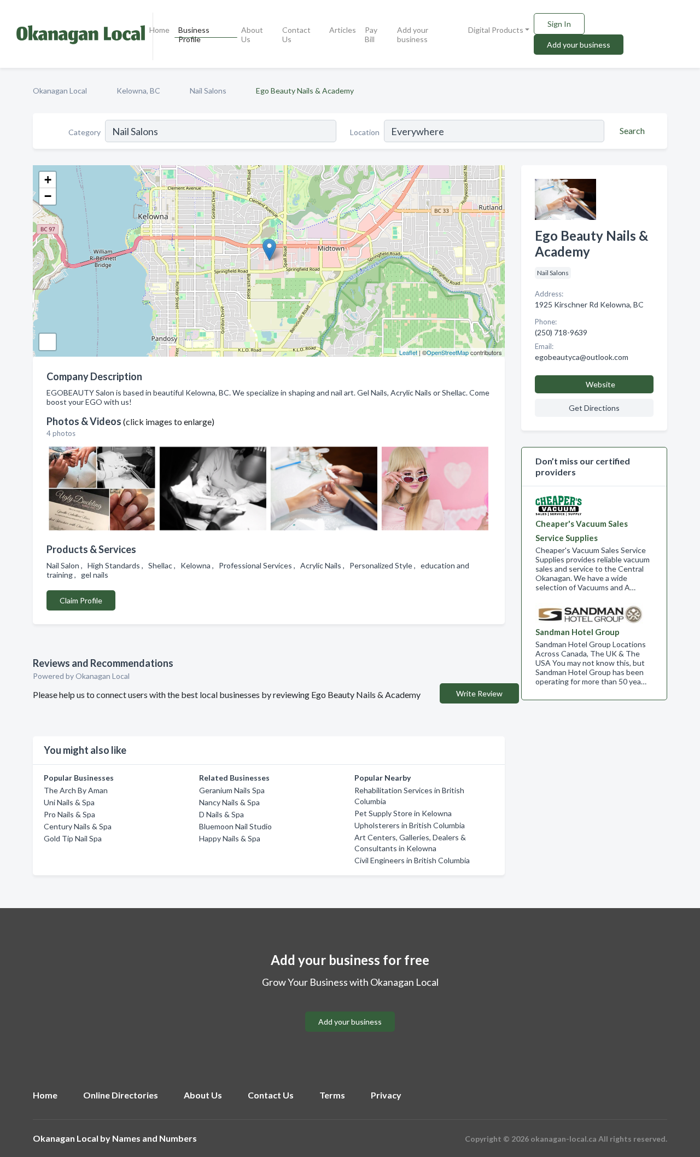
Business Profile (193, 34)
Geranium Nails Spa (232, 790)
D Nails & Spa (221, 814)
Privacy (386, 1095)
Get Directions (594, 407)
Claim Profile (81, 600)
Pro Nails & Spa (69, 814)
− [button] (47, 196)
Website (600, 384)
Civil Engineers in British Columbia (412, 860)
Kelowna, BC (138, 90)
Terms (332, 1095)
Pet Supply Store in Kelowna (403, 813)
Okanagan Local (60, 90)
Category (84, 132)
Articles (342, 29)
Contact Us (296, 34)
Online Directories (120, 1095)
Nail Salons (208, 90)
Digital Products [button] (495, 29)
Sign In (559, 23)
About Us (252, 34)
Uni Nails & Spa (69, 802)
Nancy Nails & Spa (229, 802)
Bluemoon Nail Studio (235, 826)
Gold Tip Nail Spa (73, 838)
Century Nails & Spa (78, 826)
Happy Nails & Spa (229, 838)
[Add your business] (350, 1008)
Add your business (412, 34)
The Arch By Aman (76, 790)
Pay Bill (371, 34)
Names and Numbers (154, 1138)
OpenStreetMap (448, 352)
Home (159, 29)
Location (365, 132)
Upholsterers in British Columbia (409, 825)
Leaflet (408, 352)
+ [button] (47, 180)
